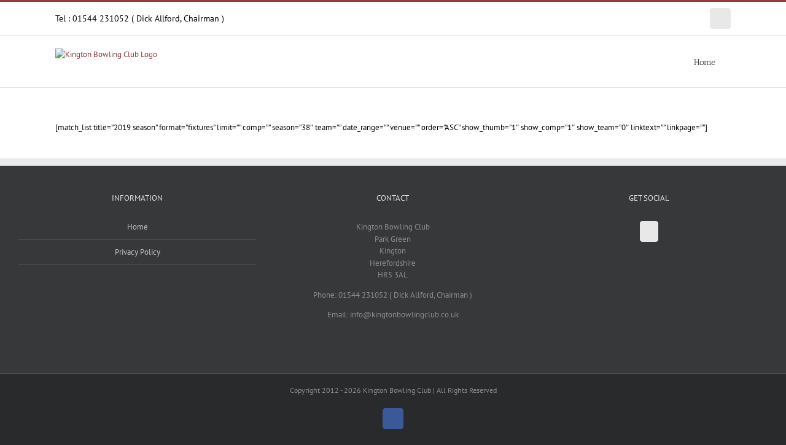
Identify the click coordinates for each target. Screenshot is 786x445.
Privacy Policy (137, 252)
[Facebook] (649, 231)
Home (137, 227)
